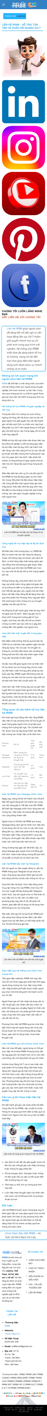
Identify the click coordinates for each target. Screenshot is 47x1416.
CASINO (30, 1408)
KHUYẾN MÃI (24, 1412)
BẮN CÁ (22, 1410)
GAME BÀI (38, 1410)
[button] (3, 4)
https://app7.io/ (12, 1333)
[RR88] (23, 4)
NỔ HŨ (29, 1410)
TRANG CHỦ (10, 16)
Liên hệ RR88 (14, 328)
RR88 (4, 383)
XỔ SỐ (7, 1410)
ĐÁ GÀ (14, 1410)
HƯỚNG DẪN (20, 1408)
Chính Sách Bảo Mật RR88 (20, 1233)
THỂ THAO (39, 1408)
